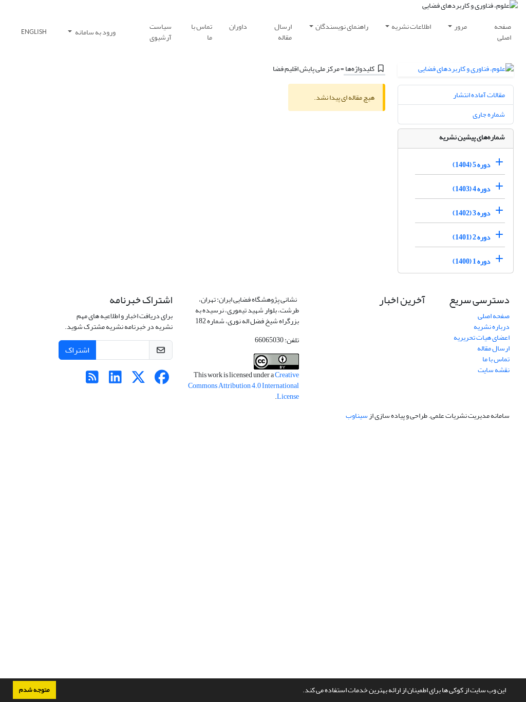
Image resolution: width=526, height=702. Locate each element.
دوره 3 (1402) (472, 213)
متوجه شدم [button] (34, 689)
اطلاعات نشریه (411, 26)
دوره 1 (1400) (472, 261)
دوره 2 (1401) (472, 237)
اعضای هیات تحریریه (482, 337)
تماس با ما (201, 32)
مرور (460, 26)
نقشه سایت (494, 370)
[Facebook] (162, 380)
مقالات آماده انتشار (479, 95)
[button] (300, 691)
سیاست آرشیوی (160, 32)
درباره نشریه (492, 327)
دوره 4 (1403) (472, 189)
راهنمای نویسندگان (341, 26)
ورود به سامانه (95, 32)
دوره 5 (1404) (472, 165)
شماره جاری (489, 114)
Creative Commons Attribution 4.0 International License (243, 385)
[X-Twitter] (138, 380)
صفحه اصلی (502, 32)
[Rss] (92, 380)
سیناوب (357, 415)
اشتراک (77, 350)
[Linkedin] (115, 380)
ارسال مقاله (283, 32)
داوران (238, 26)
